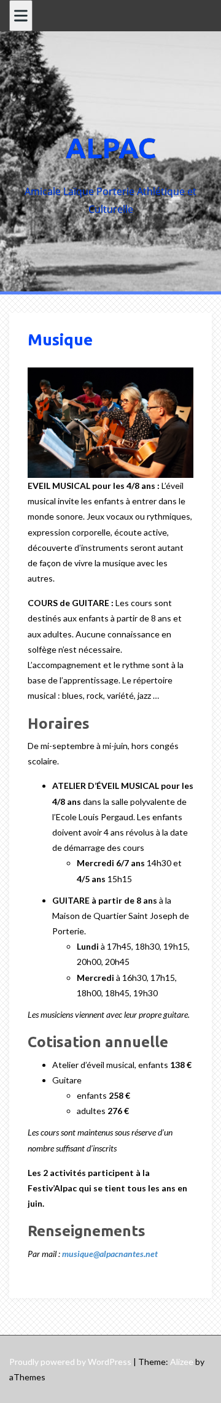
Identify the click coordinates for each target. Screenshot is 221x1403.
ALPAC (111, 148)
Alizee (181, 1361)
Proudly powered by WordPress (70, 1361)
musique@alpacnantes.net (110, 1253)
